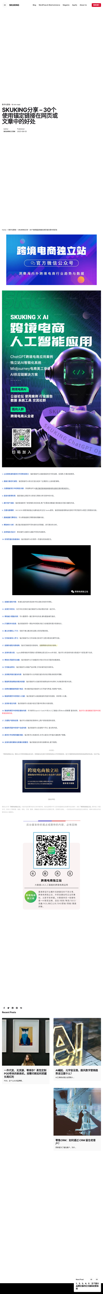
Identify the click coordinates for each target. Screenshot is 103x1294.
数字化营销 (6, 105)
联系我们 (96, 5)
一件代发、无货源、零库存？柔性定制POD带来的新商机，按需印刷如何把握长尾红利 (25, 1073)
